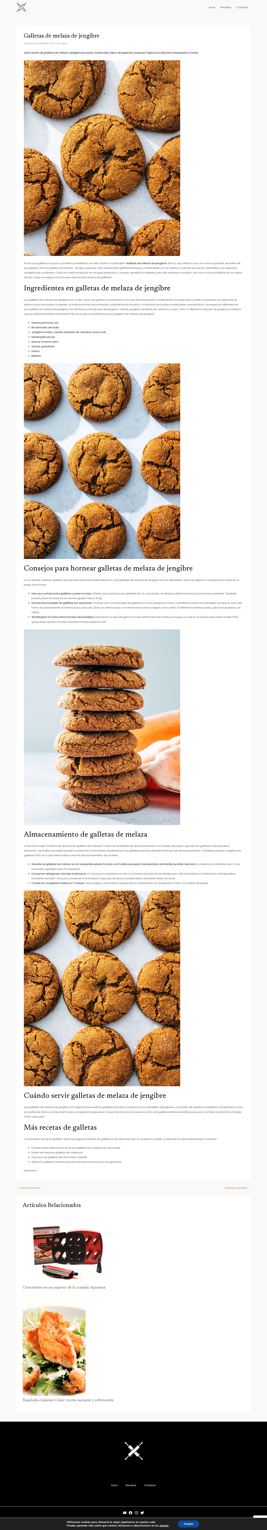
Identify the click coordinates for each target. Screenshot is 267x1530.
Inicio (114, 1485)
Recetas (131, 1485)
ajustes (163, 1525)
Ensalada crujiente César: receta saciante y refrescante (68, 1400)
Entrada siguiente (237, 1188)
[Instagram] (136, 1513)
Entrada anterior (28, 1188)
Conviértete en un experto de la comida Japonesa (64, 1288)
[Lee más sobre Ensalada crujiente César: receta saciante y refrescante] (54, 1346)
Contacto (150, 1485)
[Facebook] (130, 1513)
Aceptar (189, 1524)
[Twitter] (142, 1513)
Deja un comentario (36, 43)
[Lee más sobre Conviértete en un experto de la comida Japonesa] (66, 1248)
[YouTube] (124, 1513)
